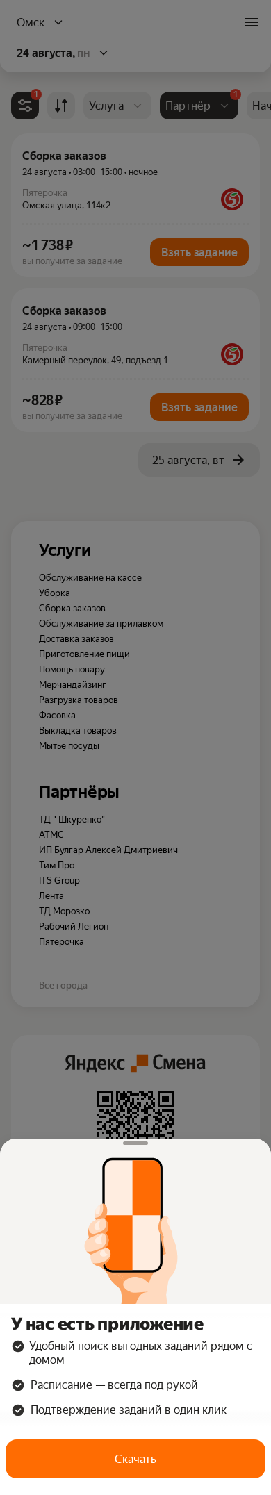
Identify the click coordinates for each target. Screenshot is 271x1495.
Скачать (135, 1459)
